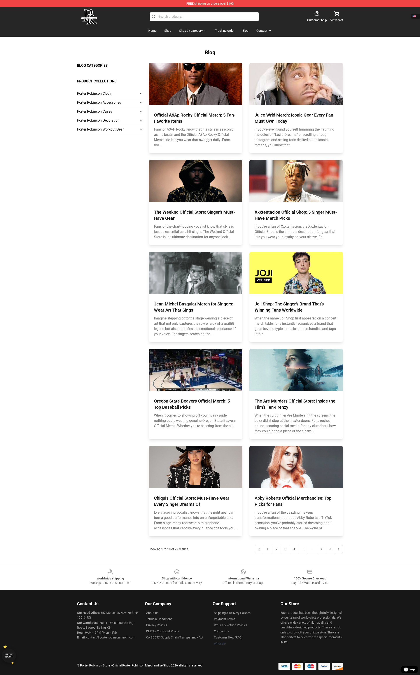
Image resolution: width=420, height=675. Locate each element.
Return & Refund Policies (230, 625)
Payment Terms (224, 619)
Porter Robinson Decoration (98, 120)
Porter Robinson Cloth (94, 93)
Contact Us (221, 631)
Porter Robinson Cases (94, 111)
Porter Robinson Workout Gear (100, 129)
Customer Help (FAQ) (228, 637)
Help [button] (412, 669)
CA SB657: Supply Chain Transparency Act (174, 637)
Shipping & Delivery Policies (232, 613)
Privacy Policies (156, 625)
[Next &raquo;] (339, 549)
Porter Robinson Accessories (99, 102)
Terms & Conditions (159, 619)
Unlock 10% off (9, 655)
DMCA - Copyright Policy (162, 631)
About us (152, 613)
